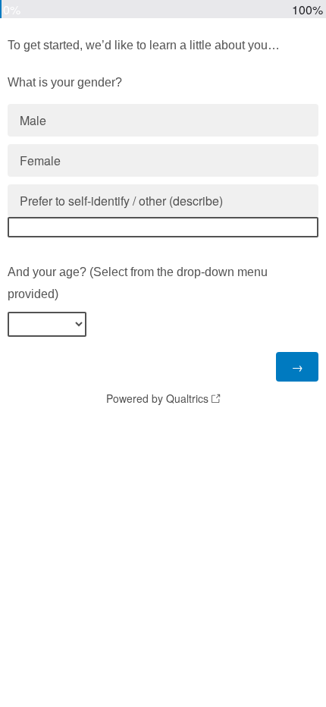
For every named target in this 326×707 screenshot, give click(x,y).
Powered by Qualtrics (157, 398)
